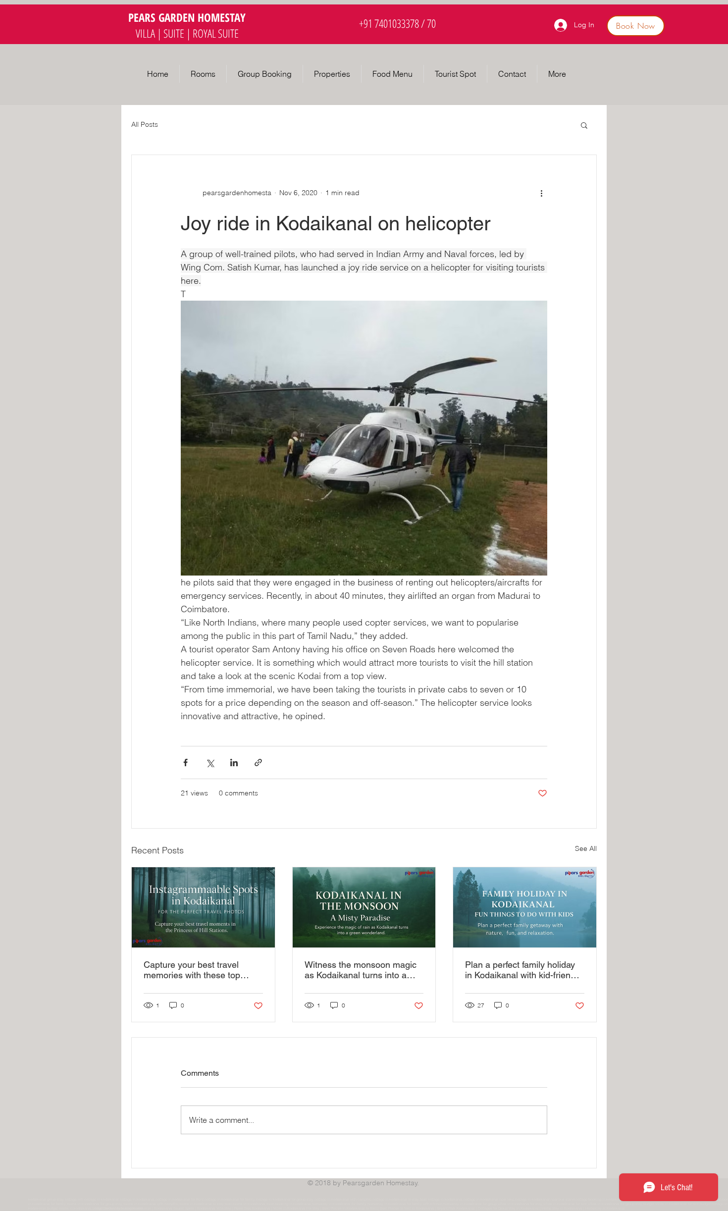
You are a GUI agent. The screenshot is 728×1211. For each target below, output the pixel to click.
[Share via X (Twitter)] (209, 762)
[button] (332, 74)
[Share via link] (258, 762)
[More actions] (541, 193)
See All (586, 848)
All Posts (144, 124)
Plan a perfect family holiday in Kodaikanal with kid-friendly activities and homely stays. (523, 969)
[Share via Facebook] (185, 762)
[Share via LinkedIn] (234, 762)
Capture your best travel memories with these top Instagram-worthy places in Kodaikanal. (197, 969)
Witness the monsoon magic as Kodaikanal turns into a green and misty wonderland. (362, 969)
